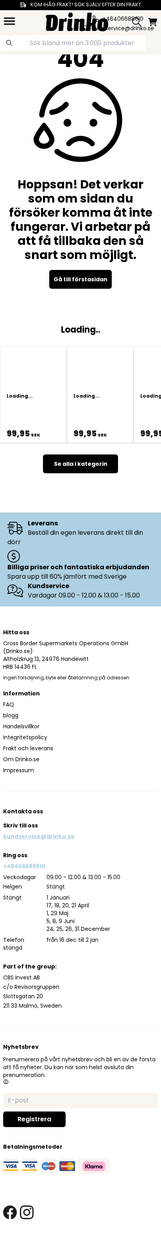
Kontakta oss (23, 811)
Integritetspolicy (25, 737)
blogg (10, 715)
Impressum (18, 770)
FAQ (8, 704)
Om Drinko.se (21, 759)
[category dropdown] (9, 21)
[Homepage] (77, 21)
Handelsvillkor (21, 726)
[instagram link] (27, 1212)
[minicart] (152, 22)
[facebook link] (10, 1212)
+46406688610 (24, 866)
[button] (6, 1081)
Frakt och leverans (28, 748)
